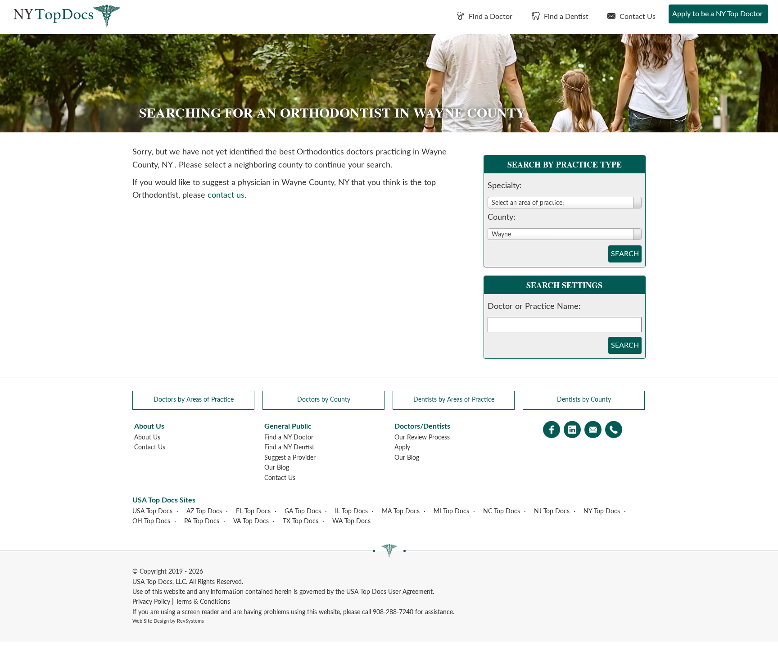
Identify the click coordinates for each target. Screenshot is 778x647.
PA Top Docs (201, 521)
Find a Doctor (489, 16)
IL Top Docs (351, 511)
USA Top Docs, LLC (159, 582)
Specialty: (505, 186)
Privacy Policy (151, 602)
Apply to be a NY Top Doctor (717, 14)
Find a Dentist (565, 16)
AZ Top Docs (204, 511)
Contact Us (637, 16)
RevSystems (190, 621)
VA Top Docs (251, 521)
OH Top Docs (151, 521)
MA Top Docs (401, 511)
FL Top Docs (253, 511)
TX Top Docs (300, 521)
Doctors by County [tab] (323, 400)
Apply (402, 447)
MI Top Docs (451, 511)
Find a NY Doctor (288, 437)
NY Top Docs (602, 511)
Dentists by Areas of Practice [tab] (453, 400)
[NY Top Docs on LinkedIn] (572, 431)
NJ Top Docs (552, 511)
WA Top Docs (351, 521)
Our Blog (276, 468)
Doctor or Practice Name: (534, 307)
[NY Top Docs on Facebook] (551, 431)
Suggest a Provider (290, 458)
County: (502, 217)
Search (625, 254)
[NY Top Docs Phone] (613, 431)
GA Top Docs (303, 511)
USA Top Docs (152, 511)
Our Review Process (422, 437)
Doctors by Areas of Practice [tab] (194, 400)
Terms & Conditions (203, 602)
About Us (147, 437)
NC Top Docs (501, 511)
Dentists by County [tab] (584, 400)
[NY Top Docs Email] (593, 431)
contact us (226, 195)
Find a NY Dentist (289, 447)
